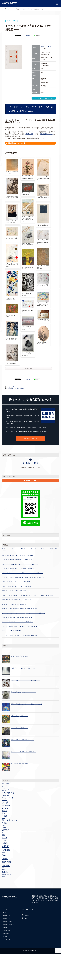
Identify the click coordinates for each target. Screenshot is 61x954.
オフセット (6, 786)
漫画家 (3, 852)
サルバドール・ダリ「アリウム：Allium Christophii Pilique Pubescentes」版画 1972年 (27, 177)
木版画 (4, 837)
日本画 (4, 827)
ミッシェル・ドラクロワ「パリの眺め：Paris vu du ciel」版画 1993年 (19, 635)
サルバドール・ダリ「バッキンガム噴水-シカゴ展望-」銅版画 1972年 (12, 265)
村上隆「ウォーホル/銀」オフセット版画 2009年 (14, 590)
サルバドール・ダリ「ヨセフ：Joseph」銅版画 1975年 (27, 244)
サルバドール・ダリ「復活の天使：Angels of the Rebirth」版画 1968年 (20, 608)
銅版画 (22, 388)
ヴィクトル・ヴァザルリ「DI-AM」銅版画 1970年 (12, 172)
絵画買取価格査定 (9, 3)
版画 (18, 388)
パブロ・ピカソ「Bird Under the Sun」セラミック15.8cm (25, 680)
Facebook (26, 915)
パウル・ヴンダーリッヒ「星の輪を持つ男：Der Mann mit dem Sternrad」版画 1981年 (24, 577)
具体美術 (4, 811)
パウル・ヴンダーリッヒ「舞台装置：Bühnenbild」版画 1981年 (18, 568)
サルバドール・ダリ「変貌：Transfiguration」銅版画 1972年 (43, 178)
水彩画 (4, 840)
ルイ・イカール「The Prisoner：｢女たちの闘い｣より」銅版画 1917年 (27, 354)
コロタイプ (5, 790)
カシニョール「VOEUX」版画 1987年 (11, 630)
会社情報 (5, 927)
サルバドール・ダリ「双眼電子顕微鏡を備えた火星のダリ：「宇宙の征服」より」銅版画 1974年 (27, 219)
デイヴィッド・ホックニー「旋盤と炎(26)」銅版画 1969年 (43, 198)
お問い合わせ (6, 930)
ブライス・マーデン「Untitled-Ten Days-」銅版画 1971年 (43, 225)
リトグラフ (7, 808)
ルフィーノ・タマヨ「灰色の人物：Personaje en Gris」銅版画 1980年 (43, 267)
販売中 (3, 869)
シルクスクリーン (10, 793)
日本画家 (6, 830)
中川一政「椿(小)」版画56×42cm (19, 716)
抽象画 (3, 825)
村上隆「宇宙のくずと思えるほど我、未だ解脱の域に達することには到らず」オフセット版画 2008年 (27, 595)
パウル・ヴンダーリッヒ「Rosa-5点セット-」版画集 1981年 (17, 559)
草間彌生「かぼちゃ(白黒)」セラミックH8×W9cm (23, 692)
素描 (3, 867)
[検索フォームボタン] (57, 538)
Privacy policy (6, 933)
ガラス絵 (3, 788)
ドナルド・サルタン (46, 46)
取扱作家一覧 (6, 918)
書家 (3, 835)
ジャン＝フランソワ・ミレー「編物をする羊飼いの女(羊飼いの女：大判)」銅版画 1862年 (12, 197)
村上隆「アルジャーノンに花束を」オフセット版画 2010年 (16, 586)
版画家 (5, 859)
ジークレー (5, 795)
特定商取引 (6, 936)
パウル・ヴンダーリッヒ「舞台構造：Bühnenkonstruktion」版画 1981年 (20, 564)
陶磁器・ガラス (6, 875)
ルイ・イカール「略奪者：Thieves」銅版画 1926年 (11, 362)
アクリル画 (5, 783)
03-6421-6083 (29, 134)
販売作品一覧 (6, 915)
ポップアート (6, 805)
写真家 (4, 816)
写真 (3, 813)
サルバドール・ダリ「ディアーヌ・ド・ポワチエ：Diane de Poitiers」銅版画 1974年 (43, 285)
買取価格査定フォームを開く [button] (17, 143)
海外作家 (13, 388)
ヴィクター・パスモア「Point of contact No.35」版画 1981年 (17, 622)
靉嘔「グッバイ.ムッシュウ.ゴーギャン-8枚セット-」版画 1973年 (18, 555)
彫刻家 (4, 823)
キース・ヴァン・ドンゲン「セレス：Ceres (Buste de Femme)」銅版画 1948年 (11, 338)
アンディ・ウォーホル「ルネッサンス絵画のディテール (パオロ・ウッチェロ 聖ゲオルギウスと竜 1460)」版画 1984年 (29, 549)
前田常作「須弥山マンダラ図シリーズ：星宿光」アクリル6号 (26, 704)
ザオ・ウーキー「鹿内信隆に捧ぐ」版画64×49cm (23, 752)
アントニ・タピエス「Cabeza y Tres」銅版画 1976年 (12, 221)
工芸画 (3, 818)
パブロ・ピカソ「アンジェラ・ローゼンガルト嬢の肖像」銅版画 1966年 (27, 294)
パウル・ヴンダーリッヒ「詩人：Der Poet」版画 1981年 (16, 581)
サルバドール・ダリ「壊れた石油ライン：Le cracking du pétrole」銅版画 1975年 (43, 304)
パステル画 (5, 802)
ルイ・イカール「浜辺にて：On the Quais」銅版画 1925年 (43, 320)
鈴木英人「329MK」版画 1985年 (19, 728)
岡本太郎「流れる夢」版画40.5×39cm (20, 764)
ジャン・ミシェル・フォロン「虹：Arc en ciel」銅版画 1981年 (27, 328)
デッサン (4, 800)
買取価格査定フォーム (46, 134)
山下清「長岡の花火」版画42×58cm (20, 656)
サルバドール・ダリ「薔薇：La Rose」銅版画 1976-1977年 (12, 238)
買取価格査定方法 (7, 921)
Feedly (25, 918)
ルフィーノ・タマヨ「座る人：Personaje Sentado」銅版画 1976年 (28, 267)
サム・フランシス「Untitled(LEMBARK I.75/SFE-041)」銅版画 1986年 (12, 298)
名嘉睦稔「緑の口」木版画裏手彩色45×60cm (22, 740)
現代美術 (6, 865)
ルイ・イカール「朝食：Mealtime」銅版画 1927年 (42, 343)
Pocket (28, 35)
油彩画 (5, 843)
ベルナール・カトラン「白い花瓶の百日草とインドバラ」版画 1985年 (19, 626)
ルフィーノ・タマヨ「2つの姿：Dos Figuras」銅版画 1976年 (11, 315)
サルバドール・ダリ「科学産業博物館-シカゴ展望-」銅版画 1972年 (27, 310)
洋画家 (8, 388)
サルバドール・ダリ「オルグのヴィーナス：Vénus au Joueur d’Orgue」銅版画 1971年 (43, 241)
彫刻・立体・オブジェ (10, 820)
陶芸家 (3, 876)
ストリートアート (7, 798)
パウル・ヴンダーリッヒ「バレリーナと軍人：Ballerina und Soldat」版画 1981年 (22, 573)
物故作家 (6, 862)
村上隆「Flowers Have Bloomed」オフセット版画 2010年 (16, 599)
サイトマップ (6, 939)
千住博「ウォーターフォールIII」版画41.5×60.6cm (23, 668)
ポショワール (4, 803)
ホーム (4, 912)
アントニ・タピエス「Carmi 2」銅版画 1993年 (27, 193)
